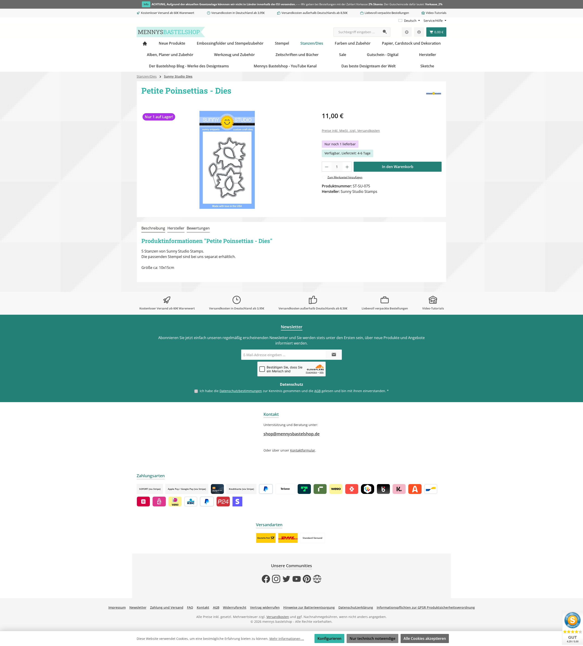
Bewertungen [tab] (198, 228)
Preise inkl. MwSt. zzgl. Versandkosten (351, 130)
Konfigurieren (329, 638)
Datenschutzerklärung (355, 607)
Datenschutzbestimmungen (241, 391)
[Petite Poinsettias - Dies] (227, 160)
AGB (317, 391)
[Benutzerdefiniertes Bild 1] (266, 538)
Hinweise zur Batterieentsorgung (309, 607)
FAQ (190, 607)
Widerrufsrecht (234, 607)
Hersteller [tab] (175, 228)
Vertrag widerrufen (265, 607)
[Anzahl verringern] (326, 167)
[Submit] (334, 355)
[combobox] (356, 32)
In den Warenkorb (397, 166)
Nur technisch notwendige (372, 638)
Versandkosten (277, 617)
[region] (227, 160)
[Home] (144, 43)
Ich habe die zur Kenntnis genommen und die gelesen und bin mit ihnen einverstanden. (294, 391)
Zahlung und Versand (166, 607)
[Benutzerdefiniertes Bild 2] (288, 538)
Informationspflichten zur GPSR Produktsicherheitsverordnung (426, 607)
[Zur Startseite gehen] (171, 32)
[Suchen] (385, 32)
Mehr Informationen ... (286, 638)
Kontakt (203, 607)
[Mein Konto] (419, 32)
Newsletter (137, 607)
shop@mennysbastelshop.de (291, 434)
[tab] (153, 228)
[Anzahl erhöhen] (347, 167)
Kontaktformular (302, 450)
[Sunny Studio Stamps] (434, 94)
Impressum (117, 607)
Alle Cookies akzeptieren (425, 638)
